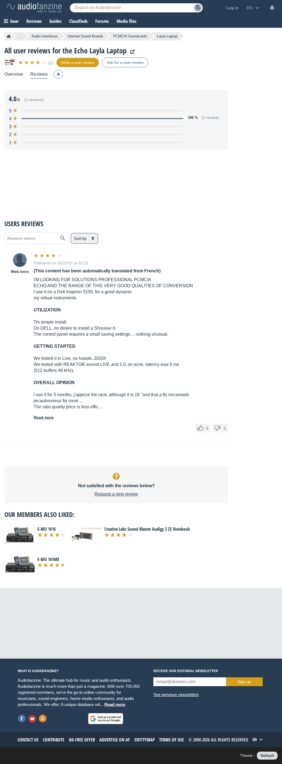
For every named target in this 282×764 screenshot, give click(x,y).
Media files (126, 21)
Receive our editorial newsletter (185, 671)
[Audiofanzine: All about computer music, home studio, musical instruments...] (34, 8)
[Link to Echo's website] (131, 52)
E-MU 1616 (46, 529)
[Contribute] (58, 74)
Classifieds (78, 21)
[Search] (198, 8)
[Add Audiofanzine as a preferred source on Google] (105, 718)
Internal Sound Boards (85, 36)
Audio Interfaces (45, 36)
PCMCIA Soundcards (130, 36)
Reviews (34, 21)
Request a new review (116, 494)
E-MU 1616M (48, 559)
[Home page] (9, 36)
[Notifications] (272, 7)
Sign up (244, 682)
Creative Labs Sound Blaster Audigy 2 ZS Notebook (147, 529)
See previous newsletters (176, 694)
